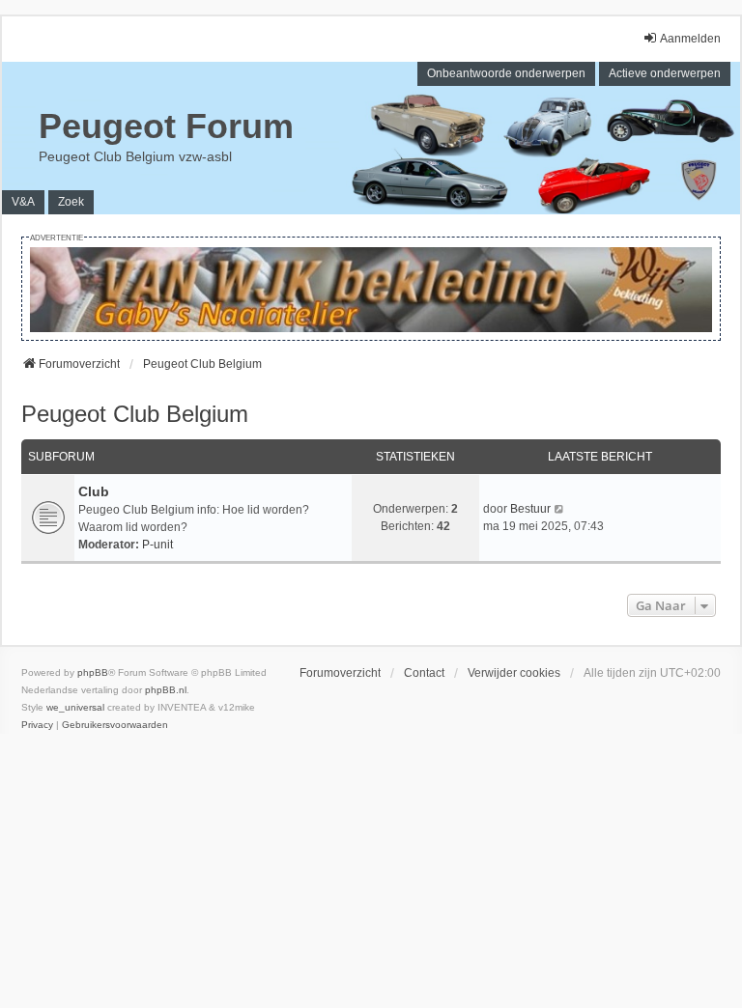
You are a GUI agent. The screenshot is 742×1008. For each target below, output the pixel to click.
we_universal (75, 707)
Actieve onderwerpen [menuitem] (665, 73)
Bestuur (530, 509)
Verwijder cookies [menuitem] (514, 673)
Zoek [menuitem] (71, 202)
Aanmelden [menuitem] (690, 38)
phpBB (92, 672)
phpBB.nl (165, 690)
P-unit (157, 544)
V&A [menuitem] (23, 202)
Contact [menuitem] (424, 673)
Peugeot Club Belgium (134, 414)
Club (93, 491)
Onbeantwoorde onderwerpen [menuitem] (506, 73)
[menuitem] (37, 725)
